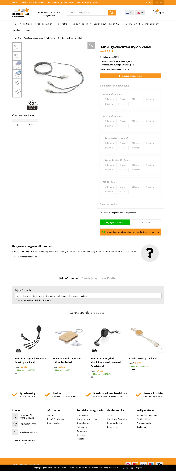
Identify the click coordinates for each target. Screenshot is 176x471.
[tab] (68, 278)
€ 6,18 (97, 370)
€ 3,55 (59, 366)
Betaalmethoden (114, 423)
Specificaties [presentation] (108, 278)
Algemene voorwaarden (147, 415)
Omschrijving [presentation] (89, 278)
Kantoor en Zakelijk (148, 23)
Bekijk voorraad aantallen (130, 75)
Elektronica (82, 427)
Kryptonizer (82, 435)
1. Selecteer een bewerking (114, 85)
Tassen (28, 30)
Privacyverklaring (144, 423)
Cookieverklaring (144, 419)
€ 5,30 (21, 366)
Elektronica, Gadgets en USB (106, 23)
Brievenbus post (84, 423)
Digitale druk (82, 431)
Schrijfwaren (129, 23)
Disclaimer (141, 427)
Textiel (75, 23)
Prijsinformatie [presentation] (68, 278)
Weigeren (139, 468)
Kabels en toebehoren (33, 38)
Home (14, 23)
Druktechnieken (54, 423)
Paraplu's (16, 30)
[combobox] (87, 12)
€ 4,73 (135, 362)
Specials (85, 23)
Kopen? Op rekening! (56, 419)
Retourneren (112, 427)
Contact (158, 2)
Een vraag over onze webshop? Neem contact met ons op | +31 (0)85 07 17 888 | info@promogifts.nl (55, 2)
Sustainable (62, 23)
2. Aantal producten (110, 204)
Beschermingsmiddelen (87, 419)
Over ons (148, 2)
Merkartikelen (26, 23)
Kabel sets (50, 38)
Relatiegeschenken (43, 23)
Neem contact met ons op (25, 256)
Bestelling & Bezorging (117, 419)
